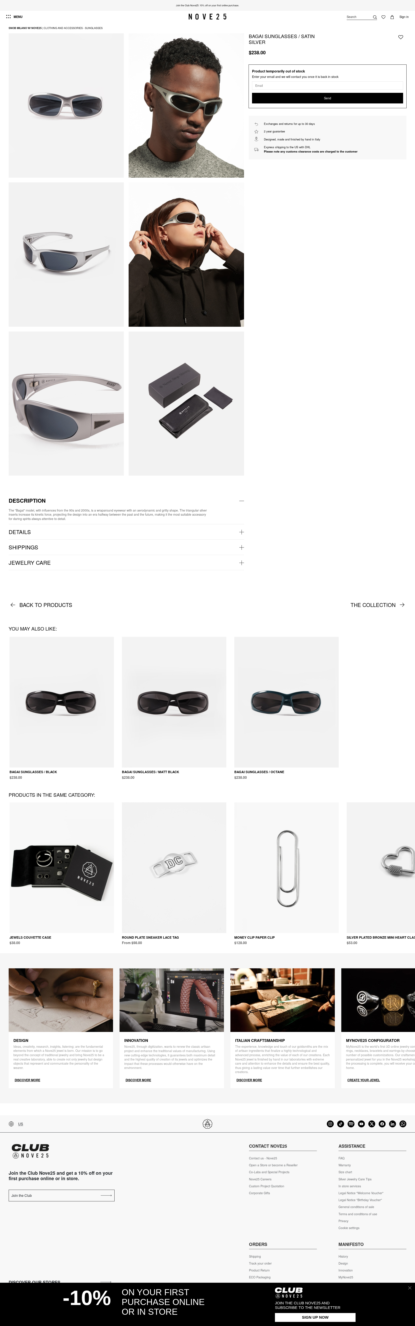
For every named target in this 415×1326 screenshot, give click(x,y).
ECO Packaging (260, 1277)
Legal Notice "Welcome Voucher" (360, 1193)
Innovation (345, 1270)
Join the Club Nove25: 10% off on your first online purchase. (207, 5)
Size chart (345, 1172)
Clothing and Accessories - (64, 28)
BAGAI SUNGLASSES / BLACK (33, 772)
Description (27, 500)
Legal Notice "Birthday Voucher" (360, 1200)
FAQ (341, 1158)
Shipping (255, 1256)
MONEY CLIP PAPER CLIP (254, 937)
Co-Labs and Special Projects (269, 1172)
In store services (349, 1186)
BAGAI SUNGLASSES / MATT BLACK (150, 772)
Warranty (344, 1165)
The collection (373, 605)
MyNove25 (345, 1277)
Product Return (259, 1270)
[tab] (126, 500)
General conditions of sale (356, 1207)
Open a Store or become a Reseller (273, 1165)
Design (343, 1263)
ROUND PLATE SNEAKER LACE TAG (150, 937)
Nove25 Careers (260, 1179)
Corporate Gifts (259, 1193)
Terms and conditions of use (357, 1214)
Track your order (260, 1263)
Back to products (45, 605)
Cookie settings (348, 1228)
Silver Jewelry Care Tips (355, 1179)
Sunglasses (94, 28)
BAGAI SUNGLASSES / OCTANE (259, 772)
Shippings (23, 547)
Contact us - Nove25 (263, 1158)
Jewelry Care (30, 562)
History (343, 1256)
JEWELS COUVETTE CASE (30, 937)
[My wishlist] (383, 16)
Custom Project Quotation (266, 1186)
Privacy (343, 1221)
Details (20, 532)
